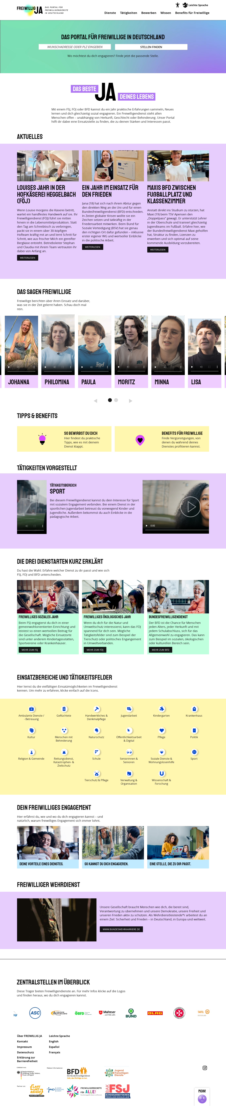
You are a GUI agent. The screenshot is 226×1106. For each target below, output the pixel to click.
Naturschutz (96, 737)
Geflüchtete (64, 715)
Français (54, 1052)
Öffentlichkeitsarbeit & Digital (129, 738)
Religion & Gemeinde (140, 491)
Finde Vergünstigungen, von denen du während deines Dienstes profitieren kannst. (181, 442)
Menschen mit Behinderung (64, 738)
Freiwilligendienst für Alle (84, 1091)
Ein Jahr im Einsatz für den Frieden (110, 191)
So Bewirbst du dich (80, 433)
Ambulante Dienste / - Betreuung (31, 717)
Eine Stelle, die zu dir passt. (170, 864)
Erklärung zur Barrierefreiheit (27, 1059)
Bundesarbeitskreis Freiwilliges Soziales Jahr (122, 1091)
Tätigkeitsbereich (129, 485)
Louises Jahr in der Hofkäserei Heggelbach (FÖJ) (46, 195)
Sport (194, 758)
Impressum (24, 1047)
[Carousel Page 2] (116, 400)
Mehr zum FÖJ (95, 649)
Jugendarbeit (129, 715)
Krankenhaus (194, 715)
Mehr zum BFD (160, 649)
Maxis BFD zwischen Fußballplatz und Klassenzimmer (171, 195)
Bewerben (148, 12)
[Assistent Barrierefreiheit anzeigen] (177, 5)
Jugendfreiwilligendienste (121, 1073)
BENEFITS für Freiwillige (182, 433)
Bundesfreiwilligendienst (168, 617)
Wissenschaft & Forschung (161, 781)
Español (54, 1047)
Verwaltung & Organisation (128, 781)
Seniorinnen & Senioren (129, 760)
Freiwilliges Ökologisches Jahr (107, 617)
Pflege (161, 737)
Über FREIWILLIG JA (29, 1036)
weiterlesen (27, 257)
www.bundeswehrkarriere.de (121, 929)
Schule (96, 758)
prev (95, 400)
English (54, 1041)
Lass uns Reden (46, 1091)
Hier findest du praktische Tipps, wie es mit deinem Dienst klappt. (82, 442)
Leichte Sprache (195, 5)
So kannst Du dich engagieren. (106, 864)
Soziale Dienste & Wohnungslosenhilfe (161, 760)
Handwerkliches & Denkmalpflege (96, 717)
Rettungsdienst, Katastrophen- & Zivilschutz (63, 762)
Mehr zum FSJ (30, 649)
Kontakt (22, 1041)
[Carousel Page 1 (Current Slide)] (110, 400)
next (130, 400)
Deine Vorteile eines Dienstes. (41, 864)
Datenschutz (25, 1052)
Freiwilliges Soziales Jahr (38, 617)
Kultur (31, 737)
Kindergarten (161, 715)
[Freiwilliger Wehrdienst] (56, 919)
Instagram (204, 1067)
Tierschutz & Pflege (96, 780)
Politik (194, 737)
